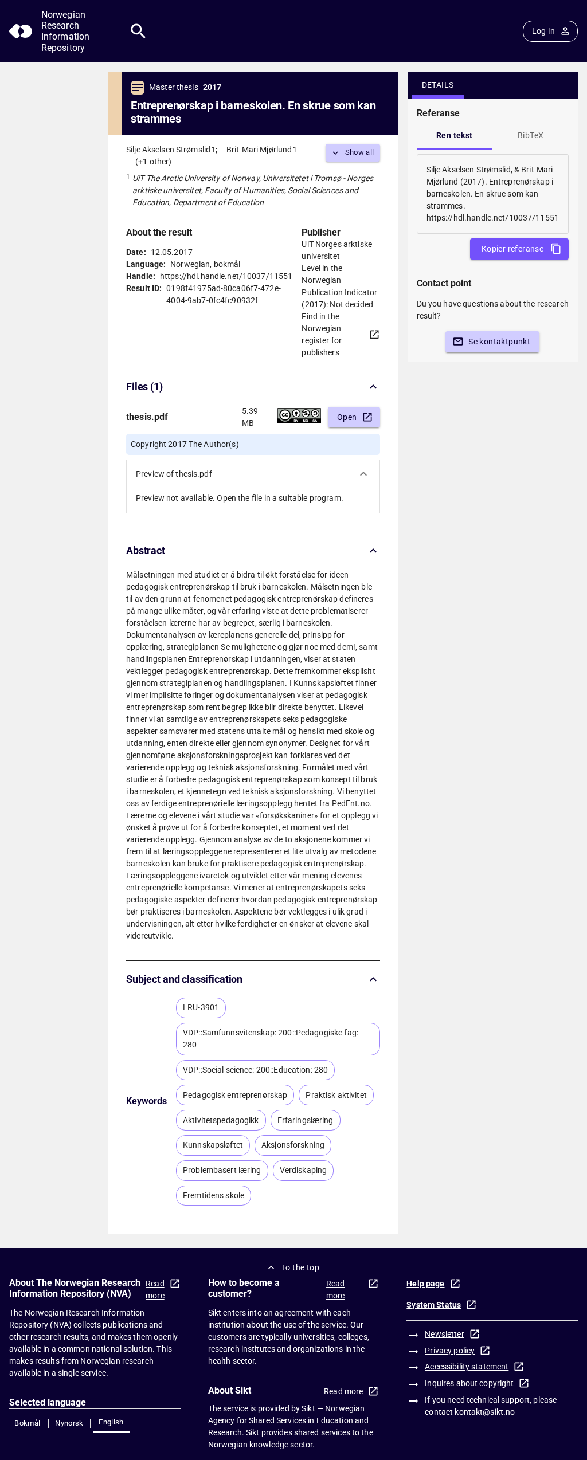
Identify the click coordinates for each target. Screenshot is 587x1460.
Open (347, 417)
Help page (425, 1283)
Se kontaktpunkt (499, 341)
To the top (300, 1267)
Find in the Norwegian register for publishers (322, 334)
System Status (433, 1304)
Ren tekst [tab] (454, 135)
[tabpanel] (493, 194)
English (111, 1422)
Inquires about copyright (469, 1383)
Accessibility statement (466, 1366)
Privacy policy (450, 1350)
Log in (543, 31)
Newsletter (444, 1334)
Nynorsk (69, 1423)
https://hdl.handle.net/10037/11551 (226, 276)
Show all (359, 152)
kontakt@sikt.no (485, 1411)
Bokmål (27, 1423)
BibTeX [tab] (530, 135)
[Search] (138, 31)
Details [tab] (438, 84)
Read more (155, 1289)
